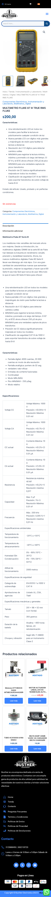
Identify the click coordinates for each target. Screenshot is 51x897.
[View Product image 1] (8, 81)
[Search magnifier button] (47, 23)
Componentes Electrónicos (15, 102)
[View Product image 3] (32, 81)
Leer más (14, 701)
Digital (12, 95)
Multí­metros (19, 103)
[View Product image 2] (20, 81)
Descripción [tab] (8, 226)
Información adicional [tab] (13, 231)
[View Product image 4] (45, 81)
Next (48, 81)
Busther (43, 893)
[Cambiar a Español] (38, 4)
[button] (47, 14)
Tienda (11, 92)
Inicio (5, 92)
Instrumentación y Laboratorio (28, 92)
